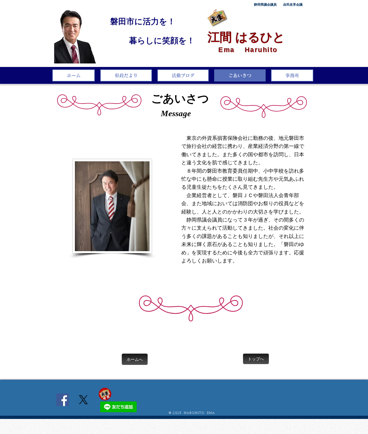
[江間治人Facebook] (62, 399)
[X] (83, 399)
